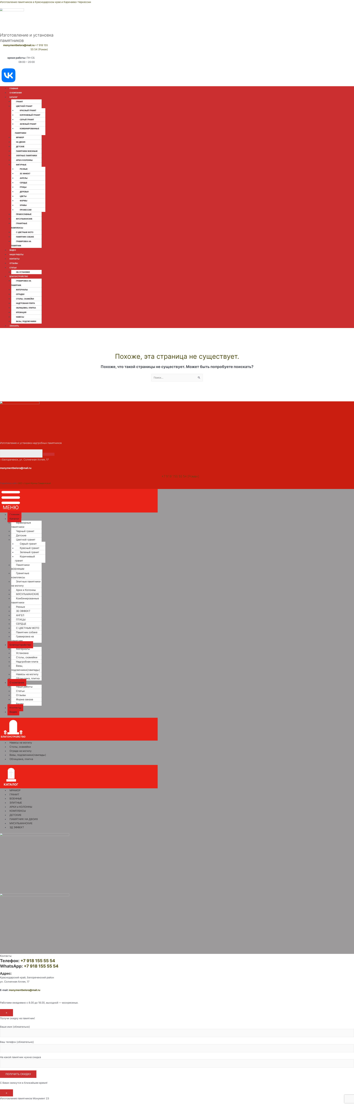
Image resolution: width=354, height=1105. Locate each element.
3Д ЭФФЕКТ (17, 827)
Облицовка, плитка (28, 678)
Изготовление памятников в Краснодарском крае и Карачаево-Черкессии (45, 2)
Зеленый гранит (28, 124)
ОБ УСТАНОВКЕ (23, 272)
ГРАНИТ (19, 102)
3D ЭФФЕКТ (25, 174)
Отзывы (21, 695)
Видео (20, 703)
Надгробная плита (25, 303)
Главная (14, 514)
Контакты (15, 707)
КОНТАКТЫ (14, 259)
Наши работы (24, 686)
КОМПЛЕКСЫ (18, 810)
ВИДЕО (13, 250)
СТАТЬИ (13, 268)
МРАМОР (20, 137)
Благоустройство (20, 644)
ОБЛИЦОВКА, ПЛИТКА (26, 308)
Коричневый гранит (30, 115)
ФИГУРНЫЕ (21, 165)
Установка (22, 653)
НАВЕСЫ (20, 317)
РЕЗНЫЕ (24, 169)
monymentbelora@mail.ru (19, 45)
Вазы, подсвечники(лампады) (25, 667)
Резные (20, 606)
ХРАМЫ (23, 205)
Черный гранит (25, 531)
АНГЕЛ (20, 615)
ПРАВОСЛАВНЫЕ (24, 214)
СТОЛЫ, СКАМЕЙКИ (25, 299)
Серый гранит (27, 120)
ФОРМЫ (23, 201)
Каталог (14, 518)
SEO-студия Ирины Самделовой (34, 483)
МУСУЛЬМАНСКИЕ (24, 219)
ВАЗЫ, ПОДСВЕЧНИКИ (26, 321)
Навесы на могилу (27, 674)
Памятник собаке (25, 237)
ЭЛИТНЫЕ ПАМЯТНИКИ (26, 156)
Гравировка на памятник (21, 243)
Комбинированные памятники (27, 131)
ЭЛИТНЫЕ (16, 802)
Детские (20, 147)
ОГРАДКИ (20, 294)
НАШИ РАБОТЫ (17, 255)
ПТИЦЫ (23, 187)
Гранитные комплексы (19, 225)
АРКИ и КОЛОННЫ (21, 806)
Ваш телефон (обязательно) (17, 1042)
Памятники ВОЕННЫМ (26, 151)
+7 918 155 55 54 (37, 960)
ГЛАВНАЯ (14, 88)
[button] (79, 501)
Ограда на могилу (21, 750)
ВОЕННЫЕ (16, 798)
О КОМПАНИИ (16, 93)
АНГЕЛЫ (24, 178)
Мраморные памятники (21, 524)
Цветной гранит (25, 539)
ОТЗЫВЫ (14, 263)
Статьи (20, 691)
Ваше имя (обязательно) (15, 1026)
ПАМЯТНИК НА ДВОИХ (24, 819)
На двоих (20, 142)
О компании (17, 682)
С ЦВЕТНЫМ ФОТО (24, 232)
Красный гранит (28, 110)
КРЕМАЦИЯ (21, 312)
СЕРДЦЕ (23, 183)
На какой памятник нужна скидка (20, 1057)
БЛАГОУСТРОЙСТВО (19, 276)
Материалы (22, 290)
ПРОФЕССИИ (25, 210)
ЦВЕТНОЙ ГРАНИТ (24, 106)
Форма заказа (24, 699)
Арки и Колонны (24, 160)
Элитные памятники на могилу (26, 583)
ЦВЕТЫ (23, 196)
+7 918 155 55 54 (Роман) (180, 476)
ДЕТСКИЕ (15, 815)
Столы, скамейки (26, 657)
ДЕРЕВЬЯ (24, 192)
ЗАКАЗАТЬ (14, 326)
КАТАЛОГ (14, 97)
